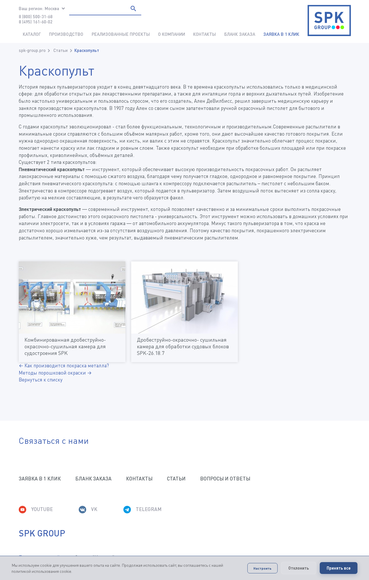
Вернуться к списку (41, 380)
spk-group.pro (32, 50)
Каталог (32, 34)
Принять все (339, 568)
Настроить (262, 568)
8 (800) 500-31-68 (35, 16)
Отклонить (298, 568)
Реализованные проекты (121, 34)
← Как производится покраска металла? (64, 365)
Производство (66, 34)
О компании (171, 34)
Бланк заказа (239, 34)
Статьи (60, 50)
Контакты (204, 34)
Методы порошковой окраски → (55, 373)
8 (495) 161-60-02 (35, 21)
